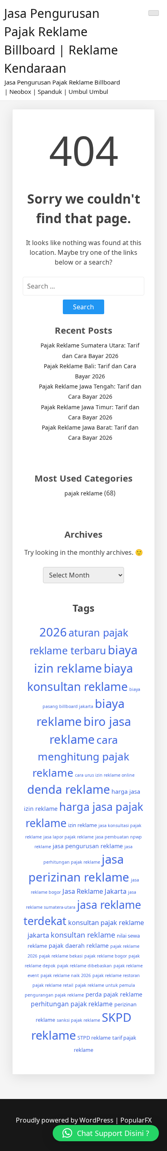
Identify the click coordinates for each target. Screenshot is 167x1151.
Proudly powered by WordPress (65, 1120)
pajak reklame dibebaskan (84, 966)
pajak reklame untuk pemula (105, 985)
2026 (53, 632)
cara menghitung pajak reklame (80, 756)
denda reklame (68, 789)
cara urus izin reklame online (105, 775)
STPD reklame (94, 1037)
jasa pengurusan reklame (88, 846)
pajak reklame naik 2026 (66, 975)
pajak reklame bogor (105, 956)
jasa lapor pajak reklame (68, 837)
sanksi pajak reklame (78, 1020)
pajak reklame (83, 493)
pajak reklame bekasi (61, 956)
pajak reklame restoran (116, 975)
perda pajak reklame (114, 994)
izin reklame (82, 825)
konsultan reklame (83, 935)
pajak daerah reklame (79, 945)
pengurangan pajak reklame (54, 995)
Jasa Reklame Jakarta (94, 891)
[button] (106, 1133)
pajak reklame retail (52, 985)
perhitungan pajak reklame (72, 1003)
